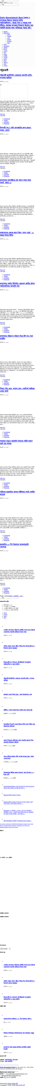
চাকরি (5, 64)
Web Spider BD (13, 1083)
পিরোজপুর (9, 41)
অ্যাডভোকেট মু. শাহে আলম (11, 1059)
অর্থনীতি (5, 56)
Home (5, 31)
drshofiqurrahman (7, 825)
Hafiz (32, 824)
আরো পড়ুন (2, 114)
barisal (26, 825)
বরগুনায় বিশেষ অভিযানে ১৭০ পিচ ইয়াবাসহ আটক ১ (18, 1019)
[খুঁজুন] (0, 1)
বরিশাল (8, 35)
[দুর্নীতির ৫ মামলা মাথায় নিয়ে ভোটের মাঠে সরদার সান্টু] (8, 706)
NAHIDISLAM (15, 824)
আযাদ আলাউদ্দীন (8, 1061)
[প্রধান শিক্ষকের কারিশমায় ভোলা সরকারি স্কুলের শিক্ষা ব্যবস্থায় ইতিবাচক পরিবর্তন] (8, 737)
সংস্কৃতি (5, 57)
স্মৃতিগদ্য (6, 62)
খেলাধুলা (5, 51)
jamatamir (25, 824)
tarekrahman (9, 824)
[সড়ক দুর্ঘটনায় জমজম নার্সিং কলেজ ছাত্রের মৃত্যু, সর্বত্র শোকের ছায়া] (8, 753)
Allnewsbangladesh (4, 827)
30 (17, 596)
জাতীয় (5, 44)
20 (16, 596)
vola (1, 824)
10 (14, 596)
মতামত (5, 59)
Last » (21, 596)
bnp (23, 825)
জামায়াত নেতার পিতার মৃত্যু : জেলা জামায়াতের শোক (18, 694)
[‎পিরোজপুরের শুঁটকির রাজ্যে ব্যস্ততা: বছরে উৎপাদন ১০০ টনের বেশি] (8, 769)
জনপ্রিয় (5, 614)
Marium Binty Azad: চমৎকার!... (12, 795)
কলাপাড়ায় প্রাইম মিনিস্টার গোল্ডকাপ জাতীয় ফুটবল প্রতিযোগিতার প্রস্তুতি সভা (17, 284)
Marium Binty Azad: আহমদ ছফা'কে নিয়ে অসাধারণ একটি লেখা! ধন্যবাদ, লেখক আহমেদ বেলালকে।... (18, 802)
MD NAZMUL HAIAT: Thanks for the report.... (18, 821)
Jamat (29, 824)
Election (1, 825)
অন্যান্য (5, 66)
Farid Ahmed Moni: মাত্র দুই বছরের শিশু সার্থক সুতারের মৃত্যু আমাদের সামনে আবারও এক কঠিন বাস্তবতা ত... (19, 787)
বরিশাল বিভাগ (7, 33)
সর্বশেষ (5, 613)
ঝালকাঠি (9, 39)
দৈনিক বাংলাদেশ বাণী (20, 1085)
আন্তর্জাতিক (6, 46)
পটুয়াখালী (9, 36)
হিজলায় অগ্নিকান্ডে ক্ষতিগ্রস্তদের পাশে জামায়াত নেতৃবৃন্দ (19, 1033)
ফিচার (5, 61)
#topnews (11, 827)
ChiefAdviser (19, 825)
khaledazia (20, 824)
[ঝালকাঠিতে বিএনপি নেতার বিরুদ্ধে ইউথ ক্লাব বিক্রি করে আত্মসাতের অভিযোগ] (8, 720)
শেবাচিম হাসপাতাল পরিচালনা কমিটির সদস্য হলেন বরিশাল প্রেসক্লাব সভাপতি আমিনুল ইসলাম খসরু (19, 631)
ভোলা (8, 38)
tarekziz (4, 824)
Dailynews (14, 825)
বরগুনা (8, 43)
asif (28, 825)
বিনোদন (5, 49)
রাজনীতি (5, 48)
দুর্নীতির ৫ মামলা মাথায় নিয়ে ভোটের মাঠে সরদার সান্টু (18, 710)
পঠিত (5, 618)
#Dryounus (15, 827)
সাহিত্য (5, 54)
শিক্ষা (5, 53)
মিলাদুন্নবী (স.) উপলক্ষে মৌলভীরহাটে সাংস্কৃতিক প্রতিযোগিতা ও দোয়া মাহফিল (17, 663)
